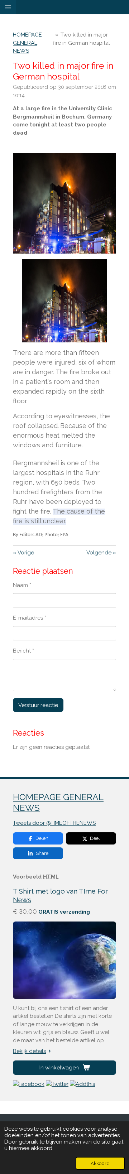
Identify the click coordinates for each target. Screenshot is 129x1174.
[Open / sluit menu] (8, 7)
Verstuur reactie (38, 705)
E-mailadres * (29, 618)
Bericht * (23, 651)
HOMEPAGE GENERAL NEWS (27, 43)
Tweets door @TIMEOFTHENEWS (54, 823)
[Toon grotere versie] (64, 203)
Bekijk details (29, 1051)
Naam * (22, 585)
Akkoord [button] (100, 1163)
